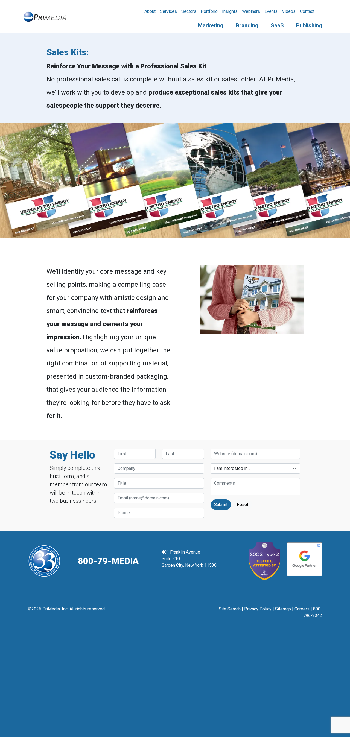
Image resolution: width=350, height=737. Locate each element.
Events (271, 11)
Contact (307, 11)
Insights (230, 11)
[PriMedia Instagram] (175, 611)
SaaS (277, 25)
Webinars (251, 11)
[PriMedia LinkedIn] (188, 611)
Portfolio (209, 11)
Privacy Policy (258, 609)
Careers (302, 609)
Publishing (309, 25)
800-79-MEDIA (108, 561)
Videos (289, 11)
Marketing (210, 25)
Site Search (230, 609)
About (150, 11)
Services (168, 11)
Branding (247, 25)
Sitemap (283, 609)
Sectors (188, 11)
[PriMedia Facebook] (161, 611)
